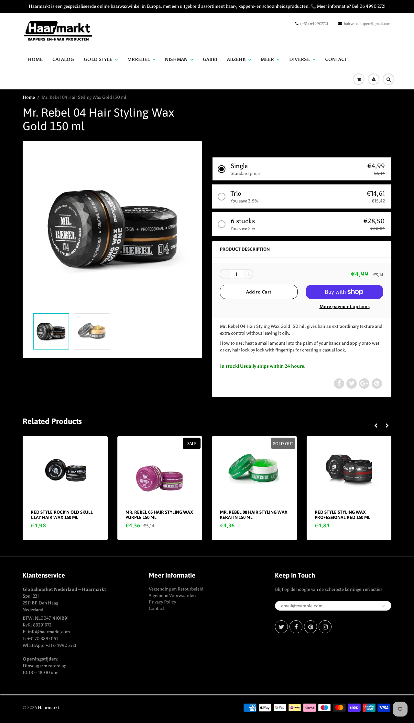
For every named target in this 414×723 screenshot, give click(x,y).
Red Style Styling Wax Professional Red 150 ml (342, 515)
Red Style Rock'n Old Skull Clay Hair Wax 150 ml (62, 515)
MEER (267, 59)
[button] (301, 169)
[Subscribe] (383, 606)
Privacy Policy (162, 602)
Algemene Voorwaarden (172, 595)
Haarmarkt (48, 707)
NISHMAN (176, 59)
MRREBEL (138, 59)
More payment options (345, 306)
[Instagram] (325, 626)
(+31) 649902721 (314, 23)
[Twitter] (281, 626)
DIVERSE (299, 59)
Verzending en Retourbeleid (176, 589)
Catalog (63, 59)
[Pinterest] (310, 626)
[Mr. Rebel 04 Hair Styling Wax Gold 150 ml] (112, 228)
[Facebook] (295, 626)
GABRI (210, 59)
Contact (157, 608)
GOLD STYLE (98, 59)
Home (35, 59)
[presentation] (376, 425)
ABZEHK (236, 59)
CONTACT (336, 59)
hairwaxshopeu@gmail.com (367, 23)
